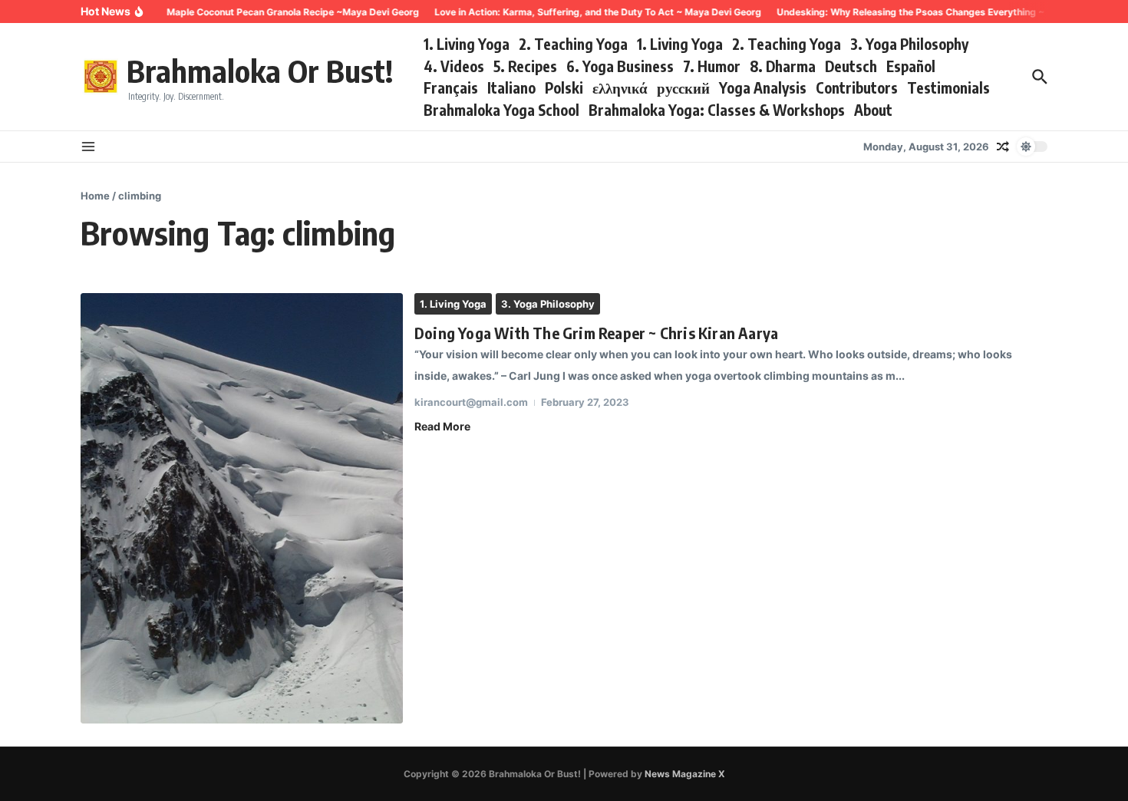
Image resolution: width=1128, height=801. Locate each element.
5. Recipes (525, 66)
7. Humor (711, 66)
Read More (442, 426)
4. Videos (454, 66)
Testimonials (948, 87)
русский (683, 87)
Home (95, 196)
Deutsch (851, 66)
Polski (564, 87)
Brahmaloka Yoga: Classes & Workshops (717, 110)
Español (910, 66)
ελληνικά (620, 87)
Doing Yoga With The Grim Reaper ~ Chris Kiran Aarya (596, 332)
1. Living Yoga (467, 44)
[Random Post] (1003, 146)
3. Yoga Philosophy (909, 44)
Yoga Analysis (762, 87)
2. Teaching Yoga (573, 44)
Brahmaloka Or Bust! (260, 70)
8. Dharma (783, 66)
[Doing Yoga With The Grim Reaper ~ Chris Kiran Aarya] (242, 508)
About (873, 110)
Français (451, 87)
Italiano (511, 87)
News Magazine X (685, 774)
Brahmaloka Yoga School (501, 110)
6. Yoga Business (620, 66)
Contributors (857, 87)
